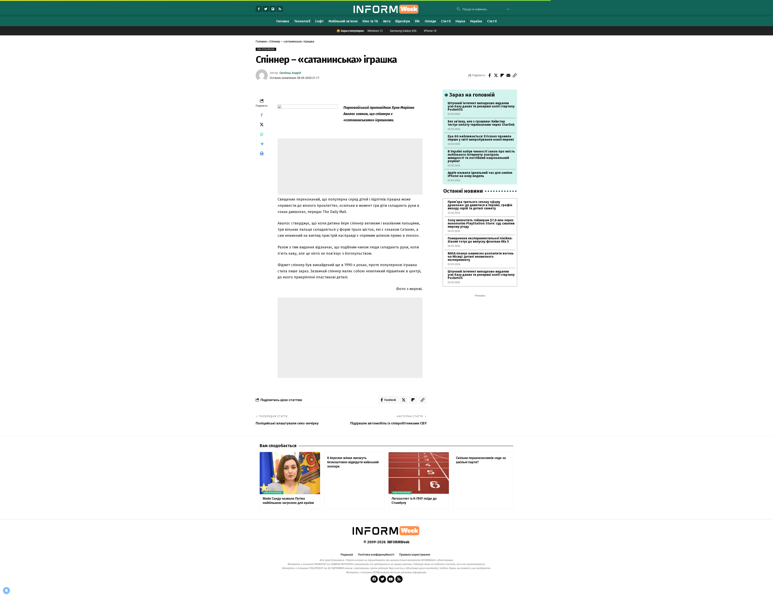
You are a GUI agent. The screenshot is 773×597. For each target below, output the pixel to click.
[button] (514, 75)
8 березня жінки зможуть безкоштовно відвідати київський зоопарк (353, 462)
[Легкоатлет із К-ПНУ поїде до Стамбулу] (419, 473)
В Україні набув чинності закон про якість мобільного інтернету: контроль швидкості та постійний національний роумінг (481, 156)
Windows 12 (375, 30)
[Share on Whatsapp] (262, 134)
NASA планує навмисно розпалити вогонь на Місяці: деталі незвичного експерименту (481, 256)
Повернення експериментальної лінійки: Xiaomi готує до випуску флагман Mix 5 (480, 239)
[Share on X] (496, 75)
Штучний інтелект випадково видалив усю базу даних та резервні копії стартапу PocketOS (481, 106)
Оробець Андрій (290, 72)
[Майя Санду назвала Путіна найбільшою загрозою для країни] (290, 473)
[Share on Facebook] (489, 75)
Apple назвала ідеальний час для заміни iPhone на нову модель (480, 174)
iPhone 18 (430, 30)
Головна (261, 41)
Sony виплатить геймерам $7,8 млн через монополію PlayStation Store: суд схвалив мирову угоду (481, 223)
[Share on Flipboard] (502, 75)
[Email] (508, 75)
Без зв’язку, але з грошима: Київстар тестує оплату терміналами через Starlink (481, 123)
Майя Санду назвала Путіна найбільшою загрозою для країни (288, 501)
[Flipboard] (273, 9)
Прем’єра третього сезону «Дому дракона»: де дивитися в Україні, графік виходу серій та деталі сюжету (480, 205)
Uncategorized (266, 49)
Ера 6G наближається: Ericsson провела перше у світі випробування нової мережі (481, 137)
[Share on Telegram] (262, 144)
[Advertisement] (350, 166)
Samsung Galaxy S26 (403, 30)
